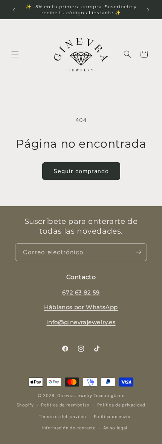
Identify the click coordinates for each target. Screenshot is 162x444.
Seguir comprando (81, 171)
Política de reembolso (65, 405)
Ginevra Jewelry (74, 395)
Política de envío (112, 416)
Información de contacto (69, 427)
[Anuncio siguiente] (148, 10)
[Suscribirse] (138, 252)
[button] (15, 54)
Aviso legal (115, 427)
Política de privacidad (121, 405)
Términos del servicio (62, 416)
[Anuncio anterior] (14, 10)
